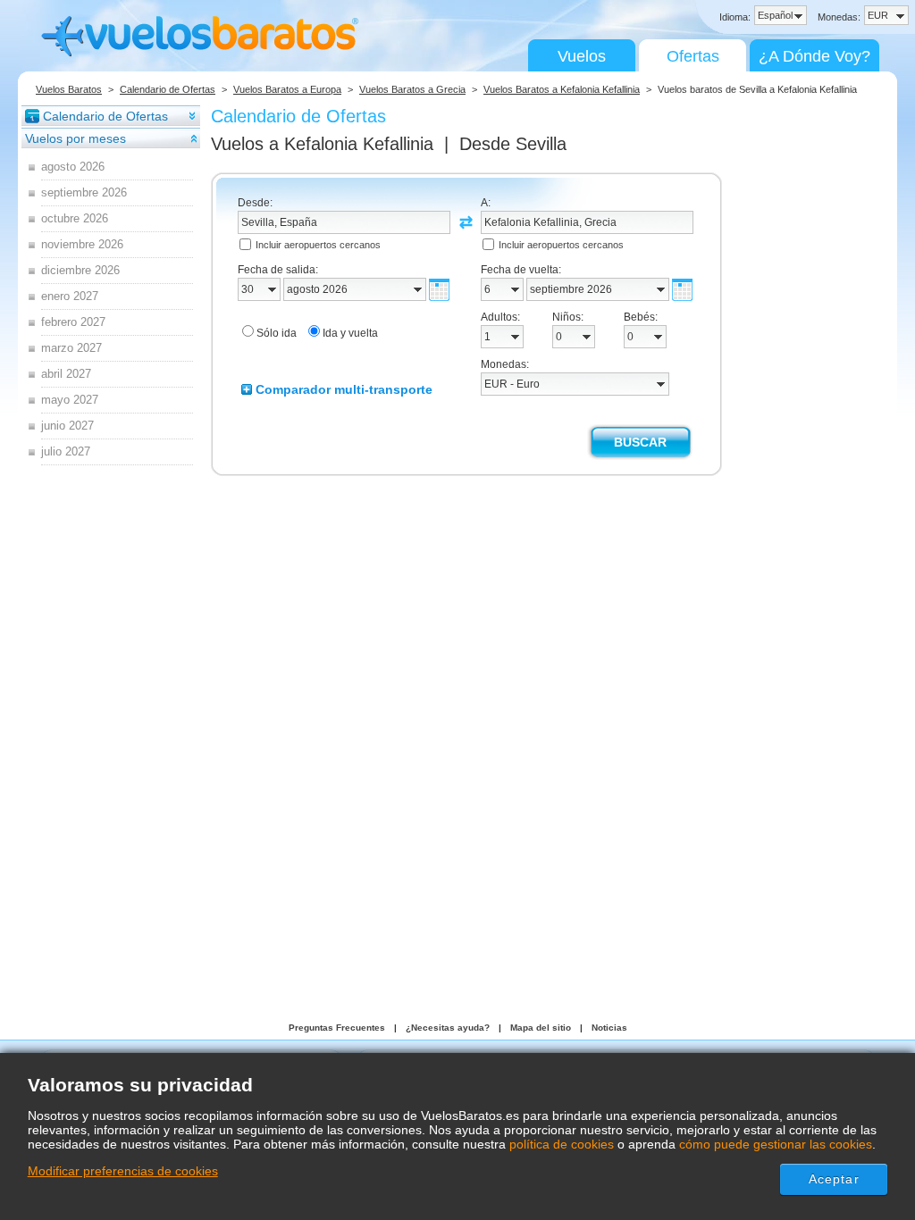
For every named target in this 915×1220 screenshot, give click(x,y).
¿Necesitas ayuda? (448, 1027)
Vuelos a (322, 144)
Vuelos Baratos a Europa (287, 89)
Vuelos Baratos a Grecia (412, 89)
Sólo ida (276, 333)
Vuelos (582, 56)
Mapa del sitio (540, 1027)
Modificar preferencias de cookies (123, 1171)
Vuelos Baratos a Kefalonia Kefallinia (561, 89)
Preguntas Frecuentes (337, 1027)
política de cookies (561, 1144)
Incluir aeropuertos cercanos (318, 244)
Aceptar (834, 1179)
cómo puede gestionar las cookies (775, 1144)
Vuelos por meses (75, 138)
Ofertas (693, 56)
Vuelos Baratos (69, 89)
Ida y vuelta (350, 333)
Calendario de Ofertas (167, 89)
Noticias (609, 1027)
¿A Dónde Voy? (814, 56)
